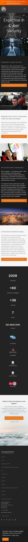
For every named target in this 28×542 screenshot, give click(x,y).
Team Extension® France (7, 451)
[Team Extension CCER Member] (13, 350)
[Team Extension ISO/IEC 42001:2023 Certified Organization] (13, 362)
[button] (25, 8)
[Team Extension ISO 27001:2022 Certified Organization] (13, 373)
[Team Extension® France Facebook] (4, 519)
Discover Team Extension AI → (14, 3)
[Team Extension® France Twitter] (1, 519)
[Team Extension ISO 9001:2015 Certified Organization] (13, 383)
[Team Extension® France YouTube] (9, 519)
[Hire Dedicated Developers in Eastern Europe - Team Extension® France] (4, 9)
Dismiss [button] (5, 539)
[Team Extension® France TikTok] (15, 519)
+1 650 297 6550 (4, 510)
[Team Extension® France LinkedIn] (6, 519)
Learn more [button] (15, 535)
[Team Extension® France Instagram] (12, 519)
